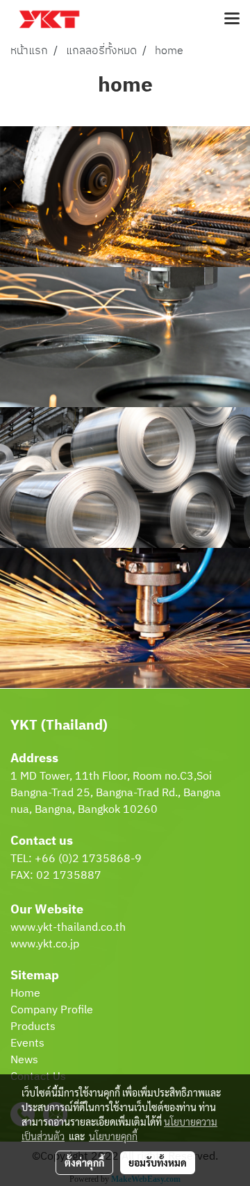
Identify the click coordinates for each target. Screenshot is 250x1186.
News (24, 1060)
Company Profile (51, 1010)
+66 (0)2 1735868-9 (88, 859)
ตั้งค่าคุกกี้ (84, 1162)
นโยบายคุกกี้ (113, 1136)
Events (27, 1043)
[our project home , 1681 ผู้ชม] (125, 196)
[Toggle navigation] (232, 19)
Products (33, 1026)
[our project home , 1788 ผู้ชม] (125, 618)
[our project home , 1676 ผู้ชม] (125, 337)
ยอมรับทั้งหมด (157, 1162)
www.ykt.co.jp (44, 944)
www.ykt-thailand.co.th (68, 927)
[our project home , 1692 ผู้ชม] (125, 477)
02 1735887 (68, 875)
